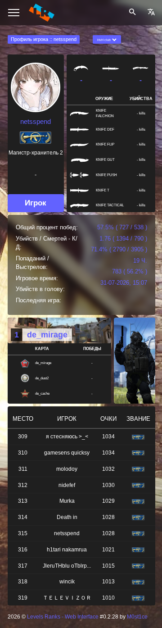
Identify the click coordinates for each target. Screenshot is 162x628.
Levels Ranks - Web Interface (63, 617)
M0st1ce (137, 617)
